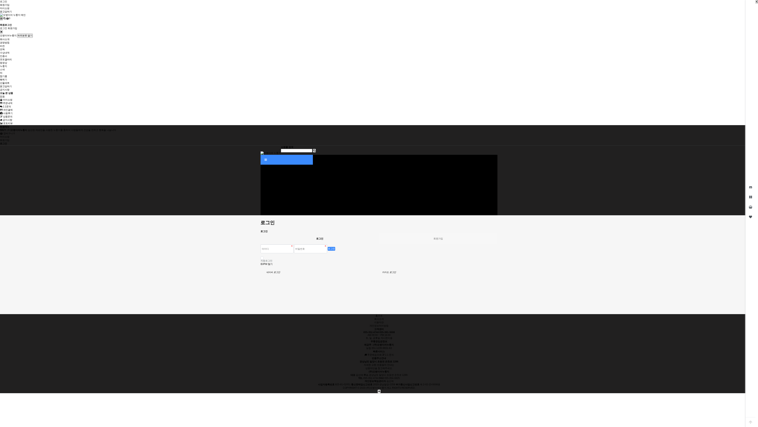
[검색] (4, 18)
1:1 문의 (389, 354)
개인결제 (8, 110)
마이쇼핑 (4, 8)
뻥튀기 (3, 79)
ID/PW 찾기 (267, 264)
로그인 (3, 1)
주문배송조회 (374, 354)
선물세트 (4, 83)
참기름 (3, 76)
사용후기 (8, 113)
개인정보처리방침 (379, 325)
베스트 (264, 186)
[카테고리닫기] (1, 32)
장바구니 (9, 133)
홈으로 (379, 315)
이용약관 (379, 322)
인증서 (3, 56)
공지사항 (4, 89)
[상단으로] (750, 422)
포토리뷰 (8, 123)
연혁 (2, 49)
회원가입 (4, 5)
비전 (2, 46)
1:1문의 (6, 106)
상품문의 (7, 116)
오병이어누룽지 (8, 35)
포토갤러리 (6, 59)
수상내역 (4, 52)
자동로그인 (266, 260)
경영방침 (4, 42)
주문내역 (7, 103)
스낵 (2, 69)
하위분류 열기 (25, 35)
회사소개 (4, 39)
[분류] (1, 18)
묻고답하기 (6, 11)
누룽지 (3, 66)
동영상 (3, 62)
